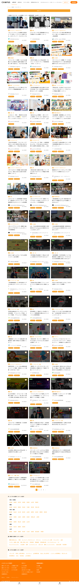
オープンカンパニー (5, 569)
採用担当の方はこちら (35, 2)
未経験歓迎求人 (5, 574)
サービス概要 (39, 567)
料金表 (38, 569)
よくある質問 (24, 565)
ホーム (8, 7)
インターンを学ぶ (26, 2)
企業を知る (20, 2)
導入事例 (38, 572)
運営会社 (3, 577)
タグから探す (14, 567)
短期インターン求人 (5, 567)
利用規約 (7, 577)
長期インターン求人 (5, 565)
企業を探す (14, 2)
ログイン (66, 2)
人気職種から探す (15, 565)
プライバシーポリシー (15, 577)
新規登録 (74, 2)
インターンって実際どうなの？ (27, 572)
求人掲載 (38, 565)
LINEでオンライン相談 (26, 569)
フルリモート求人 (5, 572)
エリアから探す (14, 569)
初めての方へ (24, 567)
